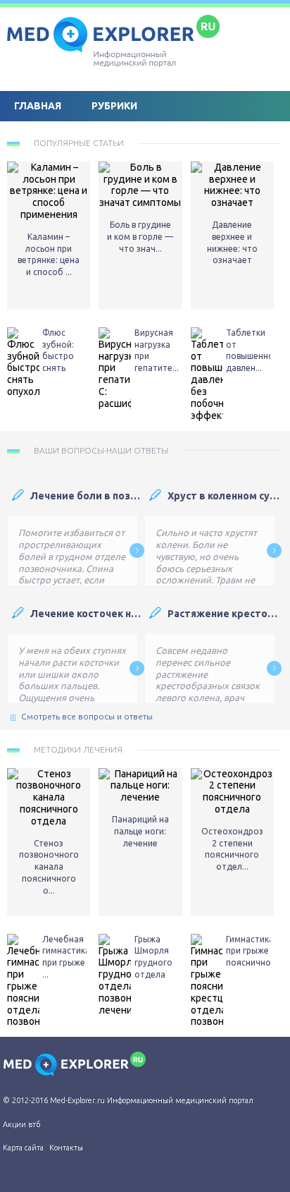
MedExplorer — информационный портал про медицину (112, 39)
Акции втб (21, 1124)
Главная (37, 105)
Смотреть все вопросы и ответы (87, 716)
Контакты (66, 1147)
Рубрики (114, 105)
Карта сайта (23, 1147)
